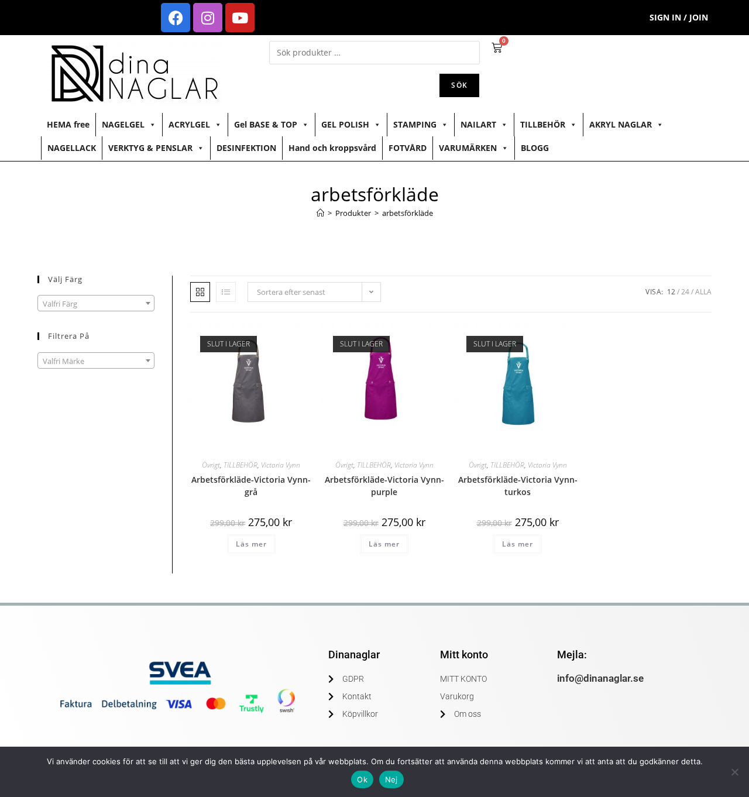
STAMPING (415, 124)
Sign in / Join (679, 17)
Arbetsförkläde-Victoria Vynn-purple (384, 485)
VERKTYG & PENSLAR (150, 147)
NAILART (478, 124)
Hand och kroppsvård (332, 147)
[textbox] (96, 304)
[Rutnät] (200, 292)
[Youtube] (240, 17)
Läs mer (251, 544)
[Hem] (320, 213)
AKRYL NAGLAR (620, 124)
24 (685, 292)
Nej (391, 779)
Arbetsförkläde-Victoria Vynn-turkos (518, 485)
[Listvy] (226, 292)
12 (671, 292)
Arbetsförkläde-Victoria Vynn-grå (251, 485)
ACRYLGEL (189, 124)
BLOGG (535, 147)
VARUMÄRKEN (468, 147)
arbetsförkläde (407, 213)
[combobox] (95, 303)
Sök (459, 85)
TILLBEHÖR (542, 124)
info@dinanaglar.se (600, 678)
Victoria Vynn (280, 465)
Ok (362, 779)
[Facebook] (175, 17)
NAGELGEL (123, 124)
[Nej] (734, 772)
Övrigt (211, 465)
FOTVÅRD (408, 147)
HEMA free (68, 124)
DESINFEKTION (246, 147)
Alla (703, 292)
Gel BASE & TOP (265, 124)
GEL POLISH (345, 124)
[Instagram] (207, 17)
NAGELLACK (71, 147)
